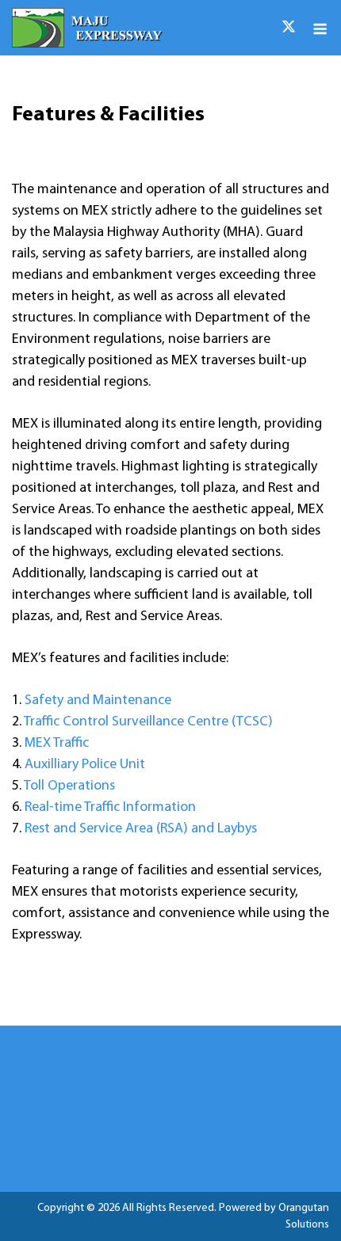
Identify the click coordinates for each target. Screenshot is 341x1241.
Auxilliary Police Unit (85, 765)
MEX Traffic (57, 744)
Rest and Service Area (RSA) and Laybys (141, 829)
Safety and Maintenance (98, 701)
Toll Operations (69, 786)
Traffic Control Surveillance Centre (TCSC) (148, 722)
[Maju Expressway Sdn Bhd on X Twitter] (288, 27)
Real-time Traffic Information (110, 808)
